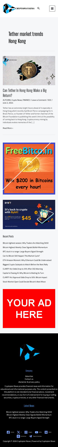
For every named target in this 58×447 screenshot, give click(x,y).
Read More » (8, 128)
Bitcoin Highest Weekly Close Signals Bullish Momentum (25, 247)
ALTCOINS (7, 100)
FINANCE (26, 100)
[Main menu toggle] (52, 9)
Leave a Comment (39, 100)
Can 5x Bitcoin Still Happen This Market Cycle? (21, 256)
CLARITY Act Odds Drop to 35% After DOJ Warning (23, 269)
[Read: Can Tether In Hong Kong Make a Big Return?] (29, 70)
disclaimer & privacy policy (29, 382)
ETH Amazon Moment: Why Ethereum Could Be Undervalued (27, 260)
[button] (38, 8)
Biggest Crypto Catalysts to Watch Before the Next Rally (25, 264)
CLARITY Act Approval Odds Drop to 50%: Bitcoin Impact (25, 277)
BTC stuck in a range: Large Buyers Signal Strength (23, 251)
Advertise (29, 376)
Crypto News (17, 100)
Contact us (29, 379)
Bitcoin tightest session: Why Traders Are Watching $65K (26, 243)
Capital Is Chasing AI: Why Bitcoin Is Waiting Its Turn (23, 273)
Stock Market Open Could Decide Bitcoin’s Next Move (24, 281)
